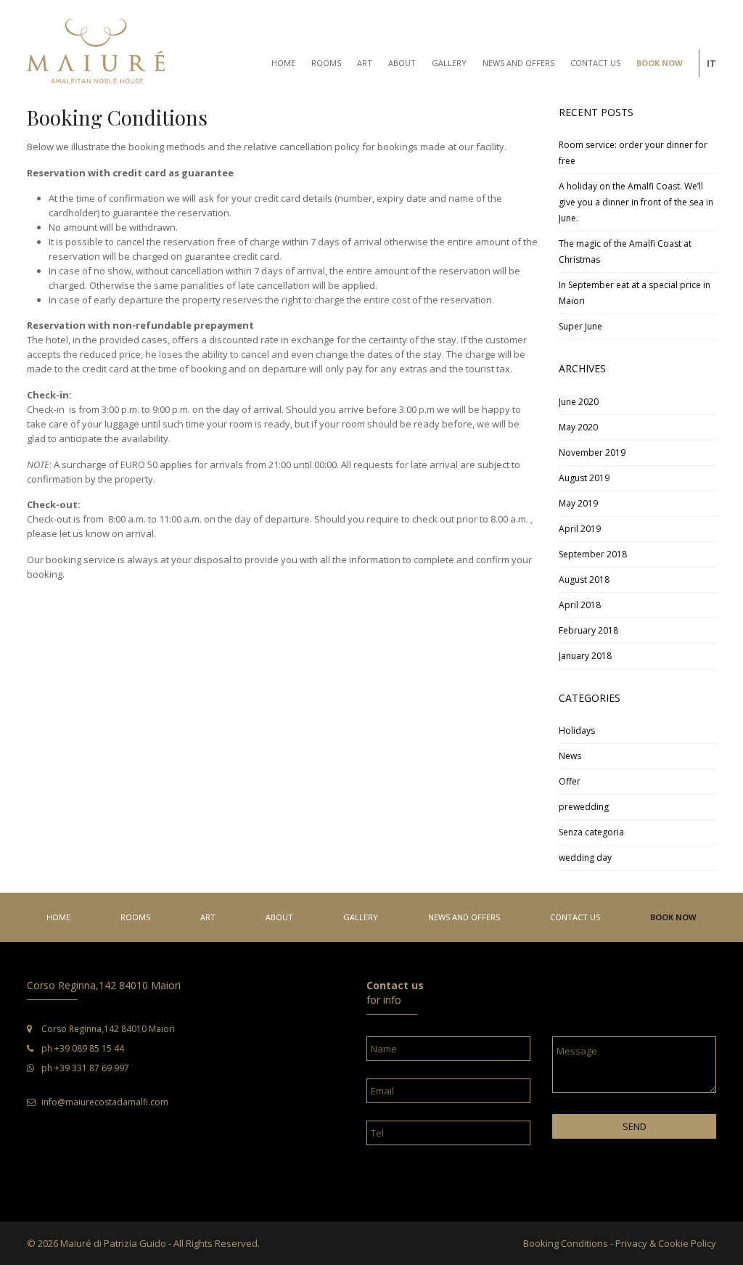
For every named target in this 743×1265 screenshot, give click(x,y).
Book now (673, 917)
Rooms (135, 917)
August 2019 (584, 478)
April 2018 (580, 605)
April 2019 (580, 529)
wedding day (585, 857)
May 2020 (578, 427)
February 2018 (588, 630)
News (570, 756)
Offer (569, 781)
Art (207, 917)
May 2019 (578, 503)
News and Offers (464, 917)
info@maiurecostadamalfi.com (104, 1102)
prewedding (584, 807)
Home (58, 917)
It (711, 63)
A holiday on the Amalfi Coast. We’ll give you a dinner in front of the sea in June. (636, 202)
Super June (580, 326)
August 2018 (584, 579)
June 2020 (579, 402)
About (279, 917)
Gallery (360, 917)
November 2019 (592, 452)
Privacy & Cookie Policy (665, 1243)
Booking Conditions (565, 1243)
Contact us (575, 917)
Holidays (577, 730)
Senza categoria (591, 832)
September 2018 (593, 554)
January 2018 (585, 656)
